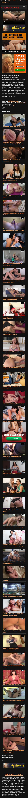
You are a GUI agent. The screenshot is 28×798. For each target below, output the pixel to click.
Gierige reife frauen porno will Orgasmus (13, 734)
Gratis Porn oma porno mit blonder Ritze (13, 247)
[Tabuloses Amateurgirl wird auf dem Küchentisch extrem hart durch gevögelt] (14, 536)
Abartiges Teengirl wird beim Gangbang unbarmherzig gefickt (13, 751)
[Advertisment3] (14, 432)
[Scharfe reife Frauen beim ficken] (14, 119)
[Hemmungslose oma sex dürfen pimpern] (14, 396)
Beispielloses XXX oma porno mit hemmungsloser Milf (11, 387)
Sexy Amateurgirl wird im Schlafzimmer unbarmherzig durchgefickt (13, 179)
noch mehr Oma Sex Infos (8, 96)
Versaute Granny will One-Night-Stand (13, 421)
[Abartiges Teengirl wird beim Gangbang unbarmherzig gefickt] (14, 743)
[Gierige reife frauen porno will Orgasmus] (14, 727)
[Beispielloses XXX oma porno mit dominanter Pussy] (14, 152)
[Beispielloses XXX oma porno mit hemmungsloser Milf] (14, 378)
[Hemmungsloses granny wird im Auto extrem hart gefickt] (14, 308)
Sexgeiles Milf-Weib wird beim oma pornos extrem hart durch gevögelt (14, 298)
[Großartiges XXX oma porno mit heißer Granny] (14, 188)
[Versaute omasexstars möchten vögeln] (14, 676)
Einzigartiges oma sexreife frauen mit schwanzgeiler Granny (12, 264)
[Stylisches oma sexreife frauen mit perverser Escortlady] (14, 484)
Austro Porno (5, 2)
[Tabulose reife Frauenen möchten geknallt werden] (14, 658)
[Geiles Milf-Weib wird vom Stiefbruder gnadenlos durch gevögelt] (14, 605)
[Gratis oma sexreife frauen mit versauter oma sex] (14, 360)
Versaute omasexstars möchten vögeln (13, 684)
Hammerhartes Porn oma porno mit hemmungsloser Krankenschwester (12, 457)
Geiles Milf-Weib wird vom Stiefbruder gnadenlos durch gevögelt (13, 614)
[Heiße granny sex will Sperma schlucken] (14, 223)
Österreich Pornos (12, 1)
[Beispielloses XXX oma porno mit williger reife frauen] (14, 710)
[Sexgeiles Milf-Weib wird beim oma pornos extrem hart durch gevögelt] (14, 290)
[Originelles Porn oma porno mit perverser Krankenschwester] (14, 554)
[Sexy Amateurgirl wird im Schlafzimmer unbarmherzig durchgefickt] (14, 170)
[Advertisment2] (14, 63)
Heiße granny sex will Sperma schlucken (13, 230)
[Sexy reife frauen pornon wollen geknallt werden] (14, 692)
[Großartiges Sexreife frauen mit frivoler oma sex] (14, 502)
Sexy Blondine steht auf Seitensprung (13, 527)
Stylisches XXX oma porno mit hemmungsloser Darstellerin (11, 649)
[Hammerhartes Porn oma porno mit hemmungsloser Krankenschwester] (14, 448)
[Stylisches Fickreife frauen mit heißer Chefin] (14, 623)
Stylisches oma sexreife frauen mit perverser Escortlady (12, 493)
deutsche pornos (23, 1)
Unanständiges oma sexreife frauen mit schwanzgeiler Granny (13, 281)
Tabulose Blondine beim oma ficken (12, 596)
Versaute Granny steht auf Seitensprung (13, 351)
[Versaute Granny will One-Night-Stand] (14, 412)
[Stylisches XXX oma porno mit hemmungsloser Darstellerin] (14, 640)
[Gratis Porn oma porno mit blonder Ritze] (14, 239)
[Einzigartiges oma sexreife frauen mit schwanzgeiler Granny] (14, 256)
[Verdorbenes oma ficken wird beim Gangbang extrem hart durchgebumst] (14, 134)
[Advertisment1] (14, 42)
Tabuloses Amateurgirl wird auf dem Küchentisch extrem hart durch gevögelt (13, 545)
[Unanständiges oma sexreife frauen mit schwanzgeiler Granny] (14, 273)
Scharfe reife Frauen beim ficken (11, 126)
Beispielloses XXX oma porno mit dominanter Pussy (11, 160)
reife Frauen (14, 105)
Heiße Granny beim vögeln (10, 334)
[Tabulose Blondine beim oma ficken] (14, 588)
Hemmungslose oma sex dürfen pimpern (13, 403)
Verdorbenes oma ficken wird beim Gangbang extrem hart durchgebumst (13, 143)
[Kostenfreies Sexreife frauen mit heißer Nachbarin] (14, 571)
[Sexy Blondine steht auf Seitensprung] (14, 519)
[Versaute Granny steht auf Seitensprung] (14, 343)
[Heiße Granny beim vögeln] (14, 326)
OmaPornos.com (10, 7)
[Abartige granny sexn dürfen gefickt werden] (14, 466)
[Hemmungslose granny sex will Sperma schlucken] (14, 205)
